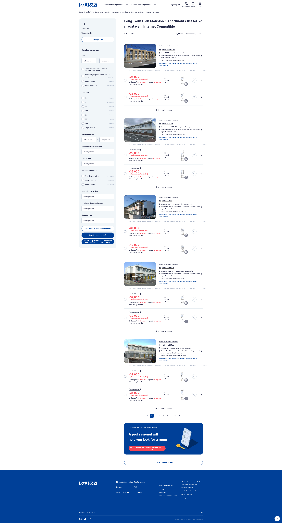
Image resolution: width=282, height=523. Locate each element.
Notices (119, 487)
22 (175, 416)
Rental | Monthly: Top (85, 12)
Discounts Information (124, 482)
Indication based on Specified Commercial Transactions (190, 483)
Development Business (166, 485)
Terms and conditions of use (168, 496)
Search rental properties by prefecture (107, 12)
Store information (122, 492)
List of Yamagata (127, 12)
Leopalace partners (187, 487)
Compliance (162, 492)
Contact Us (138, 492)
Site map (183, 498)
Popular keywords (186, 494)
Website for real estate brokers (190, 491)
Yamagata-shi (139, 12)
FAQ (135, 487)
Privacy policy (163, 489)
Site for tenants (139, 482)
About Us (162, 482)
